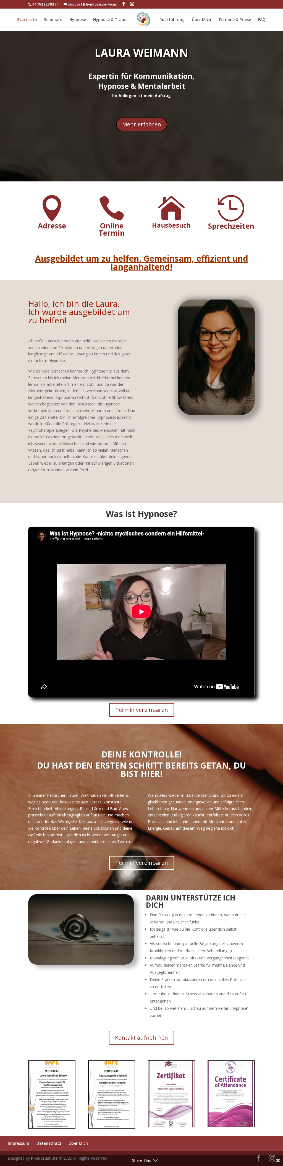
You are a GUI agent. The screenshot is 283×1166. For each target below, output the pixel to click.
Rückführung (172, 20)
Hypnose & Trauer (110, 20)
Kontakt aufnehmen (141, 1037)
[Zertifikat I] (111, 1126)
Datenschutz (48, 1143)
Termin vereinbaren (141, 710)
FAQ (262, 20)
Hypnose (77, 20)
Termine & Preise (234, 20)
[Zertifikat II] (52, 1126)
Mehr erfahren (141, 124)
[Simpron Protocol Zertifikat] (231, 1125)
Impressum (18, 1143)
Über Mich (201, 20)
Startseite (27, 20)
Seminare (53, 20)
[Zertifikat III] (171, 1125)
